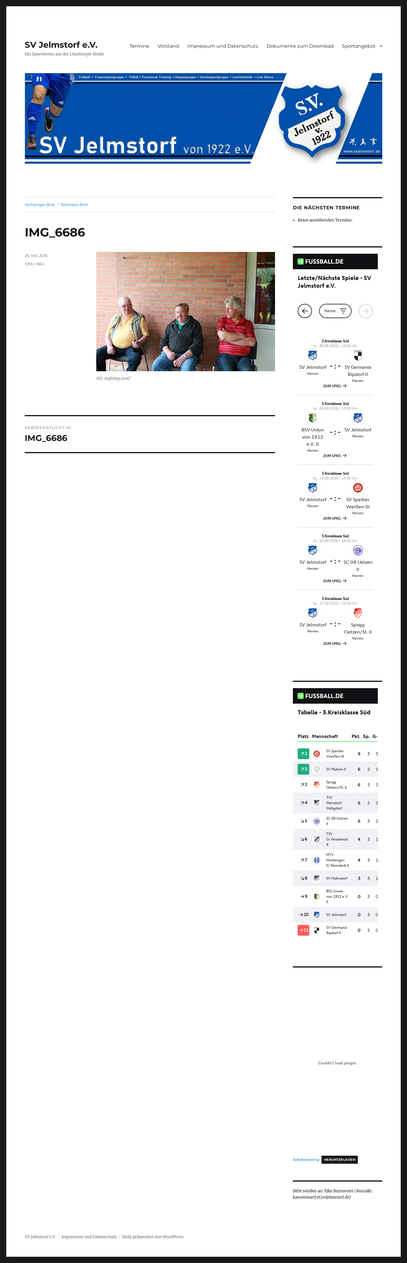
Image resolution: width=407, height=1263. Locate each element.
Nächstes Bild (74, 204)
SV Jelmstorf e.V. (61, 45)
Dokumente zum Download (300, 46)
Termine (139, 46)
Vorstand (168, 46)
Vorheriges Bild (40, 204)
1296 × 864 (34, 263)
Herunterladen (339, 1160)
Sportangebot (359, 46)
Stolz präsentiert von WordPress (153, 1236)
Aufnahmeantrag (306, 1160)
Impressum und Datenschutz (222, 46)
